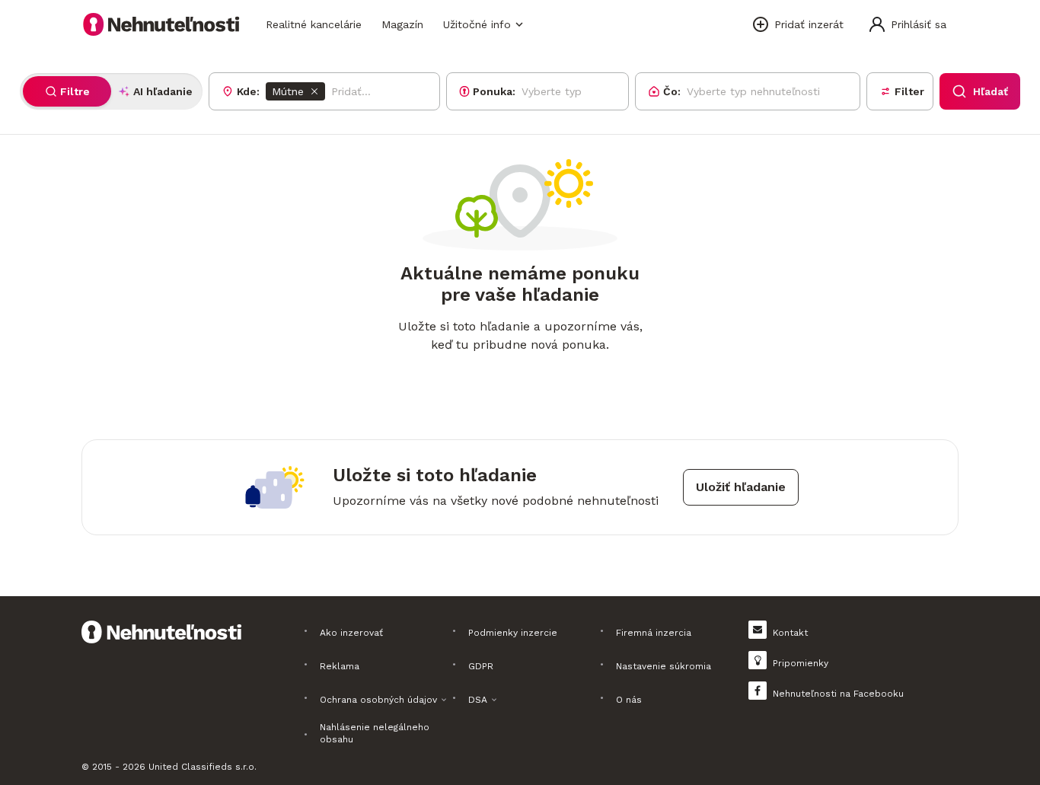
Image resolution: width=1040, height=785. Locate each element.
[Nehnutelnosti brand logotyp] (161, 24)
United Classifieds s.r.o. (202, 766)
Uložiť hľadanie (741, 487)
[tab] (67, 91)
